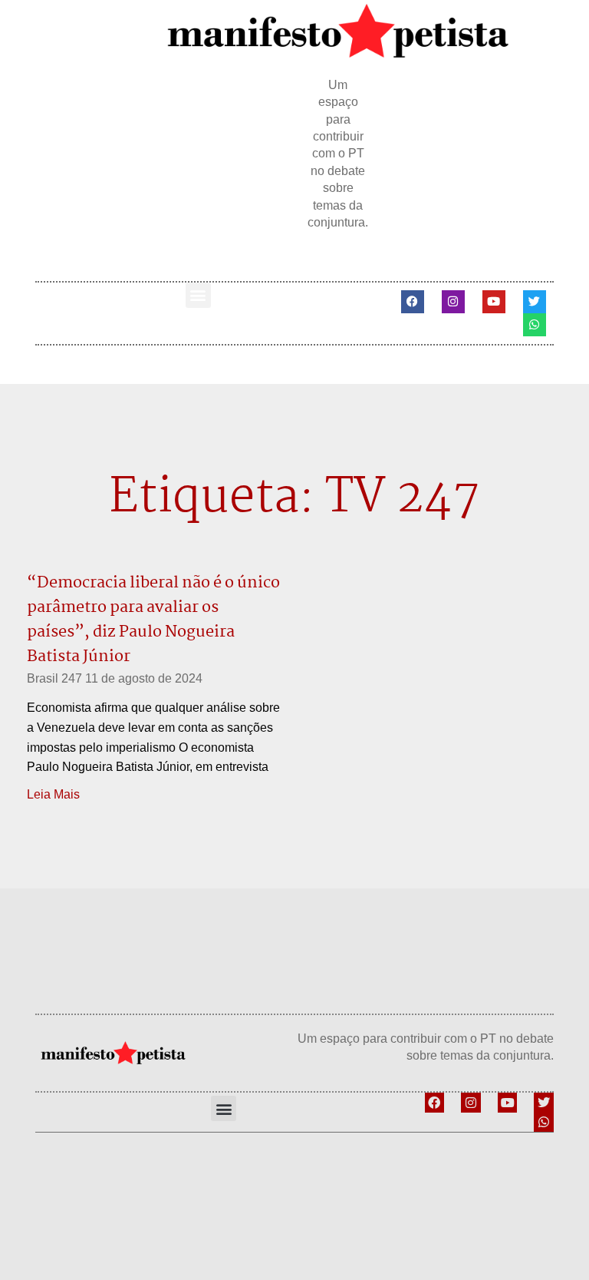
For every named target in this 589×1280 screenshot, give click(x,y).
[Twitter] (534, 301)
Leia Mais (53, 794)
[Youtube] (493, 301)
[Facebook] (412, 301)
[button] (198, 295)
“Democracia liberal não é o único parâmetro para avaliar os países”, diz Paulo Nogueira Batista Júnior (153, 620)
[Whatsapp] (534, 324)
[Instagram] (453, 301)
